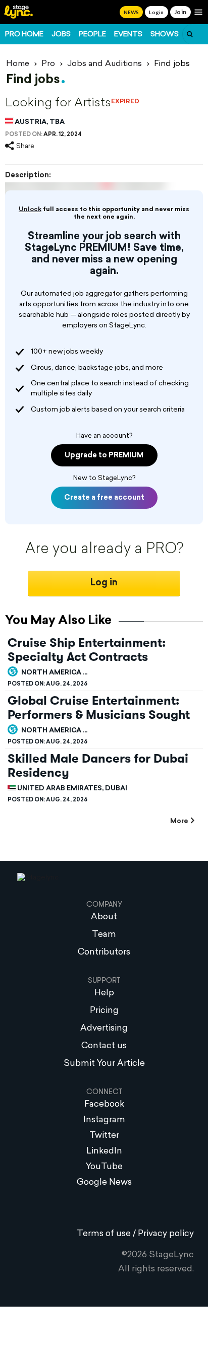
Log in (104, 583)
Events (128, 34)
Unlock (30, 210)
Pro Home (24, 34)
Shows (164, 34)
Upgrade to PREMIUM (104, 455)
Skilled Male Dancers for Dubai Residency (98, 765)
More (179, 821)
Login (156, 12)
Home (17, 64)
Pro (48, 64)
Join (180, 12)
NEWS (131, 12)
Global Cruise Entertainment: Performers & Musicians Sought (99, 707)
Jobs (61, 34)
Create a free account (104, 498)
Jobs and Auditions (104, 64)
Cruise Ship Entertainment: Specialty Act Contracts (87, 649)
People (92, 34)
